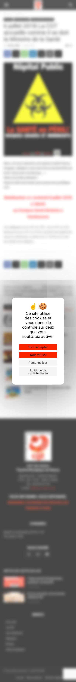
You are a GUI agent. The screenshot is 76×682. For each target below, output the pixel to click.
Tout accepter (38, 347)
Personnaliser (38, 362)
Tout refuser (38, 355)
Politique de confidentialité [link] (38, 371)
